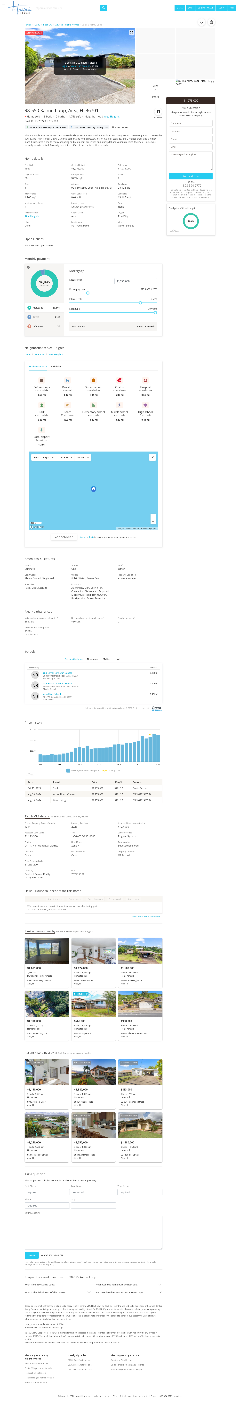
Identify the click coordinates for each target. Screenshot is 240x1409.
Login (221, 7)
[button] (43, 457)
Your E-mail (123, 1186)
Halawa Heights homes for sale (39, 1377)
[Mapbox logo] (37, 527)
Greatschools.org (117, 708)
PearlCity (39, 354)
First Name (30, 1186)
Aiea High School (52, 694)
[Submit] (103, 8)
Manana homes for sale (36, 1382)
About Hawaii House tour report (146, 916)
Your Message (32, 1212)
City (73, 1199)
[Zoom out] (153, 521)
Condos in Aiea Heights (121, 1360)
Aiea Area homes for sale (36, 1363)
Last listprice (75, 279)
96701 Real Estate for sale (80, 1360)
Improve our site (141, 1396)
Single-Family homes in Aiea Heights (127, 1364)
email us (178, 1396)
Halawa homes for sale (35, 1373)
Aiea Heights (112, 116)
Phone (28, 1199)
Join (232, 7)
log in (65, 65)
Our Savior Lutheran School (57, 672)
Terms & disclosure (122, 1396)
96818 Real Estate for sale (80, 1369)
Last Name (77, 1186)
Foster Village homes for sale (38, 1368)
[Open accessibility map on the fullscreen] (152, 457)
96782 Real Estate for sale (80, 1364)
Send (32, 1255)
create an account (80, 65)
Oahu (28, 354)
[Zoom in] (153, 516)
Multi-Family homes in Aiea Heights (127, 1369)
